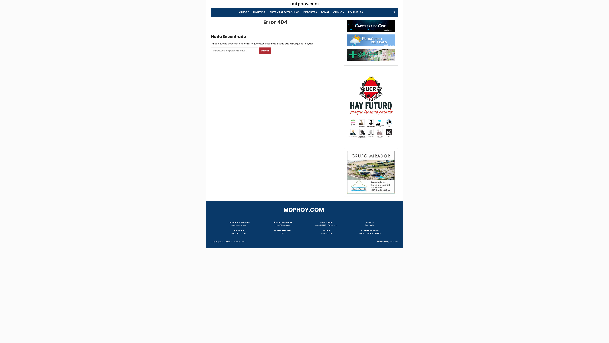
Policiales (355, 12)
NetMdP (394, 241)
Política (259, 12)
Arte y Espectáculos (284, 12)
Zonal (325, 12)
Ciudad (244, 12)
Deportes (310, 12)
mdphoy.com (303, 210)
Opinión (338, 12)
